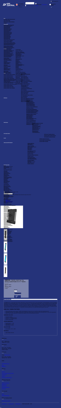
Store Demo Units (7, 20)
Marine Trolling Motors (7, 200)
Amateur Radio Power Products (8, 220)
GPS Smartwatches (18, 55)
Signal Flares (29, 161)
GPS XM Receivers (18, 68)
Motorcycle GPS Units (7, 181)
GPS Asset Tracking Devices (49, 134)
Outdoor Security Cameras (44, 138)
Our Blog (3, 376)
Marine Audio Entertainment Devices (27, 91)
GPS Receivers (6, 180)
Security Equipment (7, 235)
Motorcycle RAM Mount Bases (30, 104)
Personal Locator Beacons (20, 72)
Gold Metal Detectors (35, 131)
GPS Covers (17, 67)
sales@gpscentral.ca (5, 363)
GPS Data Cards (18, 61)
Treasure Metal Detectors (36, 132)
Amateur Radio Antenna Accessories (9, 47)
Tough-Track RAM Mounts (31, 120)
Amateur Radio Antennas (8, 46)
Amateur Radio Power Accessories (9, 223)
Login (42, 4)
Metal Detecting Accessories (37, 123)
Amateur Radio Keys (6, 31)
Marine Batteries (24, 76)
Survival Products (31, 160)
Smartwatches (6, 184)
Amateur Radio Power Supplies (8, 225)
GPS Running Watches (19, 54)
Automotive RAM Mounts (29, 115)
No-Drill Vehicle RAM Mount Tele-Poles (31, 111)
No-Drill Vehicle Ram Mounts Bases (31, 112)
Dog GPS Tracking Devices (31, 152)
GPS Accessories (19, 59)
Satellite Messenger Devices (21, 73)
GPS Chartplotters (24, 96)
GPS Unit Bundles (6, 178)
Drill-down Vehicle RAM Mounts (32, 106)
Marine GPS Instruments (25, 83)
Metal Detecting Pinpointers (36, 128)
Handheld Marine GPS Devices (26, 88)
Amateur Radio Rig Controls (8, 33)
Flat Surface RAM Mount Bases (30, 105)
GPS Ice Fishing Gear (25, 85)
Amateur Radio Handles (7, 30)
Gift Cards (4, 388)
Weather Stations (31, 163)
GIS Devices (5, 179)
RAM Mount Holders (30, 108)
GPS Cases (17, 60)
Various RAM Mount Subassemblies (31, 118)
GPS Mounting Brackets (19, 64)
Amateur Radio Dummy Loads (8, 48)
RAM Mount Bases (29, 101)
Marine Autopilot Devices (7, 199)
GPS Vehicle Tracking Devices (49, 136)
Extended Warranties (5, 387)
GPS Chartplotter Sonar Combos (8, 196)
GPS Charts (17, 66)
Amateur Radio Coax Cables (8, 28)
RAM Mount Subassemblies (31, 114)
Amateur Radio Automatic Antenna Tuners (10, 43)
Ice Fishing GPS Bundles (24, 86)
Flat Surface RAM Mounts (29, 119)
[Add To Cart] (17, 293)
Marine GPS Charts (24, 93)
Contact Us (4, 366)
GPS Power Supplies (18, 62)
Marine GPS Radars (24, 82)
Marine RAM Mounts (29, 117)
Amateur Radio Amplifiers (8, 40)
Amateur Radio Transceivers (8, 222)
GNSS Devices (18, 57)
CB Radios (5, 217)
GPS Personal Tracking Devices (50, 135)
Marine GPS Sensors (24, 78)
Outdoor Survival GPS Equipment (8, 142)
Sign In (3, 394)
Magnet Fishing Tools (35, 127)
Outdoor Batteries (31, 143)
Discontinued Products (8, 169)
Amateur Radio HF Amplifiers (8, 41)
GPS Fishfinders (24, 89)
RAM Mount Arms (6, 228)
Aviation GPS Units (19, 50)
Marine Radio (5, 219)
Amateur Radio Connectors (7, 29)
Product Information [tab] (7, 299)
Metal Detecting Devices (8, 201)
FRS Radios (5, 218)
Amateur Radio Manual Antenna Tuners (9, 44)
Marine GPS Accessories (25, 74)
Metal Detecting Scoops (35, 129)
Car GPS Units (18, 49)
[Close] (0, 407)
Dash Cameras (30, 148)
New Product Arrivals (7, 204)
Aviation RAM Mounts (29, 116)
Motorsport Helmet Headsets (8, 209)
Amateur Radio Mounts (7, 38)
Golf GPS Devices (18, 53)
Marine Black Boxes (24, 77)
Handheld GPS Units (19, 69)
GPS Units (5, 171)
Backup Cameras (30, 147)
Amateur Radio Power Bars (7, 224)
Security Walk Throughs (43, 141)
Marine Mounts (6, 198)
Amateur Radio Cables (7, 27)
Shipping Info (4, 384)
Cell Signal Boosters (31, 157)
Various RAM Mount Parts (31, 121)
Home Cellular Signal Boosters (32, 158)
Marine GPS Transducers (7, 189)
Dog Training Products (7, 207)
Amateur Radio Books (7, 35)
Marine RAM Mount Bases (30, 103)
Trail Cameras (30, 149)
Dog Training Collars (30, 151)
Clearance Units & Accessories (9, 19)
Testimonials (4, 374)
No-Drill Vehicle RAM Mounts (31, 109)
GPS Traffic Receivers (19, 65)
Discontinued (18, 403)
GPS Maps (17, 63)
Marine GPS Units (7, 185)
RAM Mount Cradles (6, 234)
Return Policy (4, 385)
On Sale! (5, 23)
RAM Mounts (6, 226)
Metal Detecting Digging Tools (36, 124)
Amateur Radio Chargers (7, 37)
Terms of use (4, 403)
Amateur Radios (6, 24)
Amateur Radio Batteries (7, 26)
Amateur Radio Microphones (8, 32)
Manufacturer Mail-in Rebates (9, 21)
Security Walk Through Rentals (45, 140)
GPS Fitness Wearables (20, 52)
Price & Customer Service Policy (8, 373)
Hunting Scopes (30, 153)
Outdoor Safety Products (31, 162)
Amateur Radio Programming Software (9, 39)
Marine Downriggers (24, 92)
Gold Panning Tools (35, 125)
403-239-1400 (7, 355)
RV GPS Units (5, 182)
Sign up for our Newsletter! (7, 377)
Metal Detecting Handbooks (36, 126)
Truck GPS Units (6, 183)
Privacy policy (11, 403)
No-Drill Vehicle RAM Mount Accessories (32, 110)
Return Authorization (5, 395)
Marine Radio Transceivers (7, 73)
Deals (4, 18)
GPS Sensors (18, 70)
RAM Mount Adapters (30, 98)
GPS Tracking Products (7, 133)
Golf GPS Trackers (18, 56)
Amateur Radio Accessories (9, 25)
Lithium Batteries (30, 144)
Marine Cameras (24, 97)
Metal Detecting (6, 122)
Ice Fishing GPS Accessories (25, 87)
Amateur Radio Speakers (7, 34)
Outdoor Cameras (31, 146)
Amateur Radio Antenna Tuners (9, 42)
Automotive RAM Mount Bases (30, 102)
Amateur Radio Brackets (7, 36)
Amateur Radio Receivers (7, 221)
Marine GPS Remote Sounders (26, 81)
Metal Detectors (35, 130)
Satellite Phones (31, 156)
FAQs (3, 365)
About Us (3, 371)
